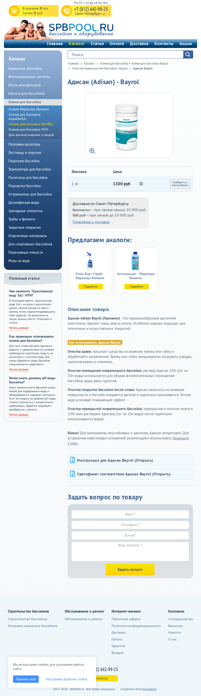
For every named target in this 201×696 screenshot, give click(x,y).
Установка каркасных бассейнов (32, 626)
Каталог (77, 43)
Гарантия (118, 646)
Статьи (97, 43)
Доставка (139, 43)
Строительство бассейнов (27, 619)
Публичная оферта (126, 619)
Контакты (164, 43)
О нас (172, 639)
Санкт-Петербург (88, 13)
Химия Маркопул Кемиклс (29, 109)
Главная (55, 43)
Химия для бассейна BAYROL (31, 124)
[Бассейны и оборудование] (69, 29)
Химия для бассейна (114, 63)
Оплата (117, 43)
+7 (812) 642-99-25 (91, 8)
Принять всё (26, 679)
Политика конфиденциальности (136, 626)
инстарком (149, 689)
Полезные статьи (24, 278)
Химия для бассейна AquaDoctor (24, 116)
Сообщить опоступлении (180, 183)
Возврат (118, 652)
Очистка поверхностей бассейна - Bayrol (100, 68)
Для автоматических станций (31, 135)
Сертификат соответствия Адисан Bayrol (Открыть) (124, 473)
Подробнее (91, 286)
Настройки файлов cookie (66, 679)
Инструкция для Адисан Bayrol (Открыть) (115, 460)
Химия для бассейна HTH (28, 129)
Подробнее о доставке (91, 222)
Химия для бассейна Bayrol (149, 63)
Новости (174, 632)
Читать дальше (18, 328)
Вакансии (175, 626)
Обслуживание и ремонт (83, 619)
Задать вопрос (130, 569)
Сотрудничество (180, 619)
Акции (185, 43)
